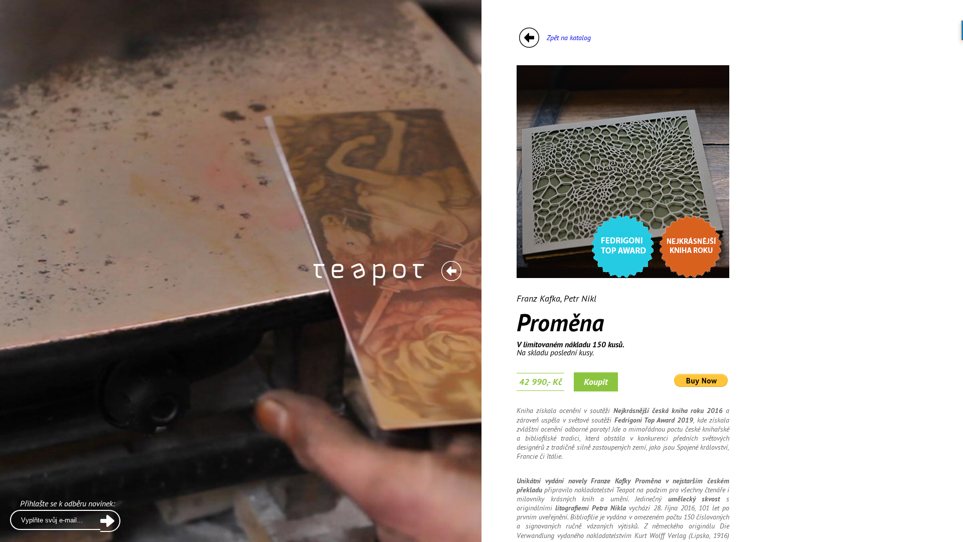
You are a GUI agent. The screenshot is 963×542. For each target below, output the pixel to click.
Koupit (596, 381)
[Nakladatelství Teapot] (451, 271)
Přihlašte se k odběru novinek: (67, 503)
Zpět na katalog (569, 37)
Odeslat (110, 521)
